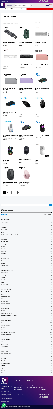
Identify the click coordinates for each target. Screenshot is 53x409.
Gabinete (3, 329)
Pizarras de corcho (5, 258)
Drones (3, 306)
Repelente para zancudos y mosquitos (9, 368)
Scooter (3, 327)
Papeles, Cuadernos (5, 303)
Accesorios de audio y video (7, 270)
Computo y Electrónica (6, 289)
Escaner (3, 225)
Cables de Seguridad (5, 287)
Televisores (3, 341)
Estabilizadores (4, 298)
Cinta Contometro (5, 265)
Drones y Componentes (6, 320)
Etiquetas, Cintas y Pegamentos (8, 332)
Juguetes (3, 263)
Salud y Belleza (4, 310)
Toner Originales (4, 360)
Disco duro (3, 348)
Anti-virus (3, 246)
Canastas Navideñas (5, 325)
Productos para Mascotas (6, 313)
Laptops (3, 370)
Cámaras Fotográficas (6, 291)
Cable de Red (4, 227)
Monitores (3, 358)
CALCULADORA (4, 241)
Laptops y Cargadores (6, 334)
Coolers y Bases (4, 301)
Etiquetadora (4, 239)
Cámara (3, 277)
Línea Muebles (4, 279)
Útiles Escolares (4, 346)
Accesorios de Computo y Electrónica (9, 315)
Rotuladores (4, 253)
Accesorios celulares (5, 356)
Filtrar (4, 214)
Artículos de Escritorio (6, 318)
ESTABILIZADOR (5, 284)
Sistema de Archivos (5, 237)
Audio (2, 322)
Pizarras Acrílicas (5, 272)
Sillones (2, 294)
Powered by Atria (49, 406)
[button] (4, 405)
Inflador (3, 372)
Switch (2, 232)
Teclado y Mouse (4, 337)
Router (2, 260)
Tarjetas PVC (4, 229)
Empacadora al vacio (5, 296)
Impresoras (3, 251)
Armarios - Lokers (5, 308)
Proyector (3, 248)
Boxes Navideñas (5, 344)
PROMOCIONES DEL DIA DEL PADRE (9, 234)
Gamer (2, 268)
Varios (2, 256)
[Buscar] (50, 205)
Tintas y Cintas (4, 222)
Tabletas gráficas (4, 244)
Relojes (2, 282)
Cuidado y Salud (4, 351)
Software (3, 365)
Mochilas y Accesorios (6, 275)
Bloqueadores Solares (6, 353)
